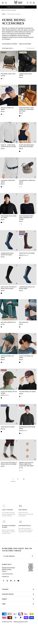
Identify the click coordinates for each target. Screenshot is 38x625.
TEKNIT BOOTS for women (27, 253)
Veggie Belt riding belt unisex (8, 181)
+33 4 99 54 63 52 (7, 574)
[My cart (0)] (34, 3)
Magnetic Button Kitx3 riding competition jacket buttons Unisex (26, 464)
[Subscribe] (32, 556)
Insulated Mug (23, 322)
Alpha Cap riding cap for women (9, 392)
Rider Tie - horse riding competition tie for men (8, 145)
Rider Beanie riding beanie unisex (27, 427)
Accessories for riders (9, 43)
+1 (2, 114)
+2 (20, 115)
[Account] (27, 3)
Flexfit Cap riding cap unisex (26, 356)
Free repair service (25, 525)
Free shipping (23, 509)
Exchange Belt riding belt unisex (27, 181)
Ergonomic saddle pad (8, 73)
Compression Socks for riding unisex (27, 287)
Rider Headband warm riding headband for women (26, 217)
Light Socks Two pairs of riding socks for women (9, 463)
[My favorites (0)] (31, 3)
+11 (20, 470)
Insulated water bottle (8, 322)
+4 (2, 78)
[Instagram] (7, 580)
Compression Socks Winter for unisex (7, 254)
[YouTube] (18, 580)
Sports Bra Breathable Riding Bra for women (26, 145)
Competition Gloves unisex (25, 74)
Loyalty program (7, 509)
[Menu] (3, 3)
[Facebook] (3, 580)
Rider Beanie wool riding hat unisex (8, 216)
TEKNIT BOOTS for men (7, 427)
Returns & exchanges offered (8, 526)
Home (3, 14)
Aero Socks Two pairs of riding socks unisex (9, 287)
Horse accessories (25, 43)
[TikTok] (14, 580)
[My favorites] (16, 52)
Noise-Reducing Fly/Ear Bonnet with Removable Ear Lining (26, 109)
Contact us (5, 576)
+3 (2, 222)
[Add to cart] (16, 70)
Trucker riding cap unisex (27, 391)
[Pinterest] (10, 580)
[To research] (6, 3)
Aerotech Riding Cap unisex (7, 108)
